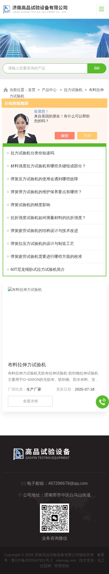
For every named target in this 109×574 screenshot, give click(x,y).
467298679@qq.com (68, 483)
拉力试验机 (73, 90)
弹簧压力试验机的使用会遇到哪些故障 (44, 179)
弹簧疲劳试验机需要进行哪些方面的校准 (46, 256)
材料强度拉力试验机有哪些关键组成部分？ (48, 166)
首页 (31, 90)
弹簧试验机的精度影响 (30, 204)
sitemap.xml (66, 560)
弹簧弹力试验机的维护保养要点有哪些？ (46, 191)
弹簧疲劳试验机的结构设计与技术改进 (44, 230)
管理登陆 (61, 566)
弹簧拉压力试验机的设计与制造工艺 (42, 243)
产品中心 (50, 90)
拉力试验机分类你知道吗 (32, 153)
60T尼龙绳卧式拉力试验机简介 (38, 269)
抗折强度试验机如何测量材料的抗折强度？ (48, 217)
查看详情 (30, 401)
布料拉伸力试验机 (27, 364)
